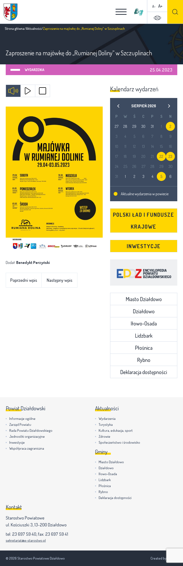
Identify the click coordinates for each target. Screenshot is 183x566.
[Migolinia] (138, 12)
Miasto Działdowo (144, 299)
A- (154, 6)
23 (170, 156)
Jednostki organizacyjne (27, 436)
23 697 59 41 (56, 534)
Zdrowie (104, 436)
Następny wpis (59, 280)
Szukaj (175, 12)
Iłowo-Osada (144, 323)
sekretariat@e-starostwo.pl (26, 540)
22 (161, 156)
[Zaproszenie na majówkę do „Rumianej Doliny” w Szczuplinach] (54, 179)
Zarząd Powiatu (20, 424)
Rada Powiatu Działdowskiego (30, 430)
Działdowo (144, 311)
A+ (160, 6)
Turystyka (106, 424)
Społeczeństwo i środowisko (119, 442)
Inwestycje (144, 246)
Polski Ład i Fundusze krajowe (143, 220)
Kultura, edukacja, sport (116, 430)
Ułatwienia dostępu (157, 18)
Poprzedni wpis (23, 280)
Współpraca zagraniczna (26, 448)
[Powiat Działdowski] (10, 12)
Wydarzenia (34, 70)
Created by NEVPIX (164, 558)
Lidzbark (143, 335)
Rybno (143, 359)
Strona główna (14, 28)
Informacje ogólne (22, 418)
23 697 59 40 (24, 534)
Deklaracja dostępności (143, 372)
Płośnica (143, 347)
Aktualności (33, 28)
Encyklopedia (144, 272)
